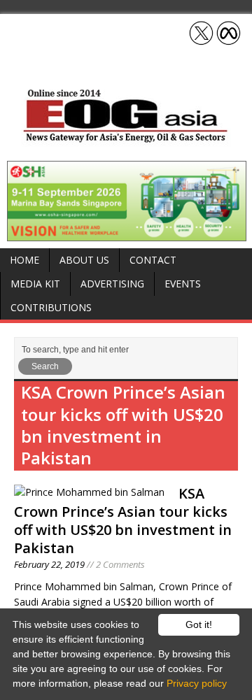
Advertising (112, 283)
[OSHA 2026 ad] (126, 233)
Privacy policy (197, 683)
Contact (153, 259)
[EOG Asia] (126, 138)
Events (182, 283)
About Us (84, 259)
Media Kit (35, 283)
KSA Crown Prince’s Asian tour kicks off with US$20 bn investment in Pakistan (123, 520)
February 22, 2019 (49, 564)
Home (24, 259)
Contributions (51, 307)
